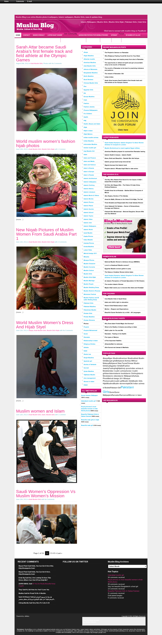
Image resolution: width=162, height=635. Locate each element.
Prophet (86, 327)
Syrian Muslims (89, 371)
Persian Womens (89, 320)
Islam (43, 415)
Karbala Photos (89, 243)
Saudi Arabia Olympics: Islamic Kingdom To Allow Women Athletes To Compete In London (124, 144)
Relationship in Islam (91, 340)
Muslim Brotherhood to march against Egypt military (122, 148)
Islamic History (89, 188)
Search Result (39, 35)
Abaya (31, 330)
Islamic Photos (89, 202)
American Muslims (90, 62)
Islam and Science (90, 165)
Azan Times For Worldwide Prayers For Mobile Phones (37, 40)
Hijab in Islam (88, 131)
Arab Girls (142, 22)
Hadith (86, 117)
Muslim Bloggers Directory (73, 40)
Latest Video (88, 250)
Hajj (85, 120)
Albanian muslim (89, 59)
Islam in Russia (89, 175)
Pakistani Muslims (90, 306)
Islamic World (88, 229)
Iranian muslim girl (90, 148)
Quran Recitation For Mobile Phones (93, 35)
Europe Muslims (89, 96)
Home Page (106, 40)
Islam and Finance (90, 158)
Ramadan (87, 337)
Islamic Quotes (89, 209)
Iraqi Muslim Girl (89, 151)
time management (90, 378)
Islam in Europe (89, 171)
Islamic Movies (88, 199)
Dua (85, 86)
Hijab (85, 127)
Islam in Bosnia (89, 168)
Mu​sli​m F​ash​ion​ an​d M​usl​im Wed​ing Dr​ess (91, 299)
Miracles (86, 257)
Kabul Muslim (88, 240)
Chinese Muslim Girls (91, 83)
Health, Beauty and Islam (92, 124)
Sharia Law (87, 354)
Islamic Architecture (90, 178)
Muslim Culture (89, 270)
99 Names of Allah (133, 35)
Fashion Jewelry (89, 107)
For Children (88, 114)
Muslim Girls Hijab (116, 22)
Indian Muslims (89, 141)
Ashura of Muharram (90, 69)
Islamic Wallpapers (88, 22)
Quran (86, 334)
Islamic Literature (89, 192)
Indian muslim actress (91, 137)
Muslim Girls (102, 22)
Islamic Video (88, 219)
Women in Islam (89, 381)
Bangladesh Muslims (91, 73)
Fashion (86, 103)
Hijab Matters (88, 134)
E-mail (29, 1)
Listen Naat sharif (55, 35)
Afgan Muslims (89, 56)
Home (6, 1)
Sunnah (86, 368)
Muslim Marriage (89, 281)
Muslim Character (89, 263)
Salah (85, 351)
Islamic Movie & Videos (91, 195)
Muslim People (88, 284)
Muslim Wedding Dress (91, 287)
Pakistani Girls (131, 22)
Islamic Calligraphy (90, 182)
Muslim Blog (35, 26)
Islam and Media (89, 161)
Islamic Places (88, 206)
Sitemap (114, 35)
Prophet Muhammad (90, 330)
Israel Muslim (88, 233)
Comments (20, 1)
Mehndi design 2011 (90, 253)
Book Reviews (88, 79)
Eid (85, 93)
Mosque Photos (89, 260)
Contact (26, 35)
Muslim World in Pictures (92, 291)
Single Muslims (89, 358)
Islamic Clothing (89, 185)
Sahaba (86, 347)
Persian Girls (88, 313)
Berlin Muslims (89, 76)
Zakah (86, 385)
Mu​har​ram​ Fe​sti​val (90, 294)
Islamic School (88, 212)
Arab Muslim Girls (37, 63)
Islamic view (88, 223)
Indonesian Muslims (90, 144)
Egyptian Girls (88, 90)
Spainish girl (88, 361)
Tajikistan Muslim (89, 375)
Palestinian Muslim (90, 310)
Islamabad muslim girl (116, 575)
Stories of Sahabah (90, 364)
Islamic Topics (88, 216)
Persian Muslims (89, 317)
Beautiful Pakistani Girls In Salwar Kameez (123, 591)
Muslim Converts (89, 267)
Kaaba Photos (88, 236)
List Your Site (93, 40)
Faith (85, 100)
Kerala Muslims (89, 246)
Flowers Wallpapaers (90, 110)
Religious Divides (89, 344)
